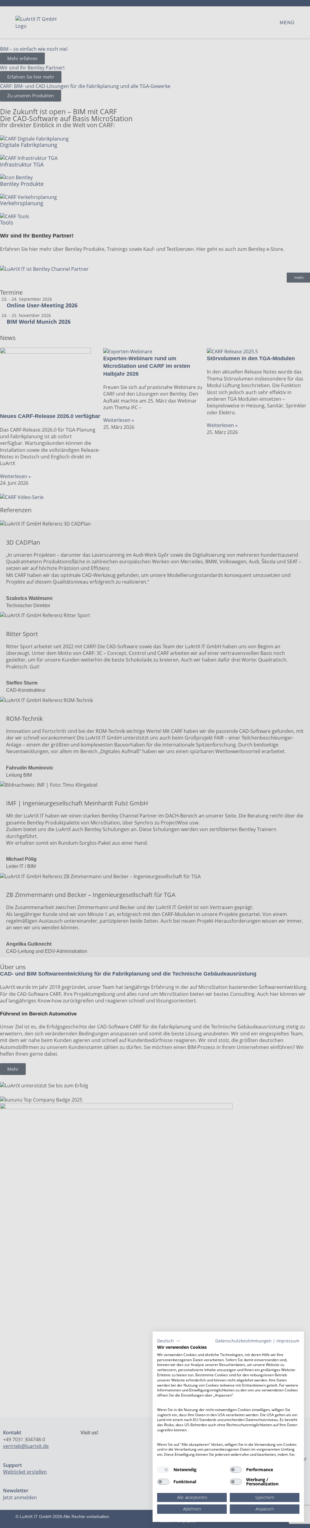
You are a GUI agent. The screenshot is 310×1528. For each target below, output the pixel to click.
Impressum (287, 1341)
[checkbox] (163, 1470)
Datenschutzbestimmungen (243, 1341)
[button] (168, 1341)
